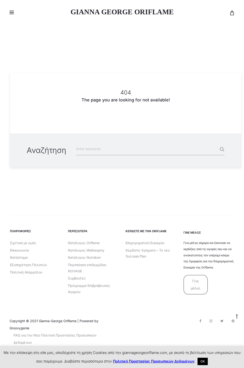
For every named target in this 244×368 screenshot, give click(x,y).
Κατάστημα (19, 257)
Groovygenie (19, 328)
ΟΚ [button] (202, 361)
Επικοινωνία (19, 250)
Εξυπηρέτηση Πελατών (28, 265)
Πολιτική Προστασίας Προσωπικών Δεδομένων (153, 361)
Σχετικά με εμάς (23, 243)
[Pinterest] (233, 321)
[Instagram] (210, 321)
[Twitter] (222, 321)
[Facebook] (200, 321)
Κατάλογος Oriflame (84, 243)
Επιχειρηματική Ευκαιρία (145, 243)
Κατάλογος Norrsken (84, 257)
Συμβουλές (77, 278)
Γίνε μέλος (195, 284)
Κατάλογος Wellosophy (86, 250)
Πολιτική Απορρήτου (26, 272)
